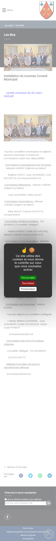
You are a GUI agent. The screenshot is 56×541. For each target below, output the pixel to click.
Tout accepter (28, 278)
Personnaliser (28, 289)
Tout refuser (28, 283)
